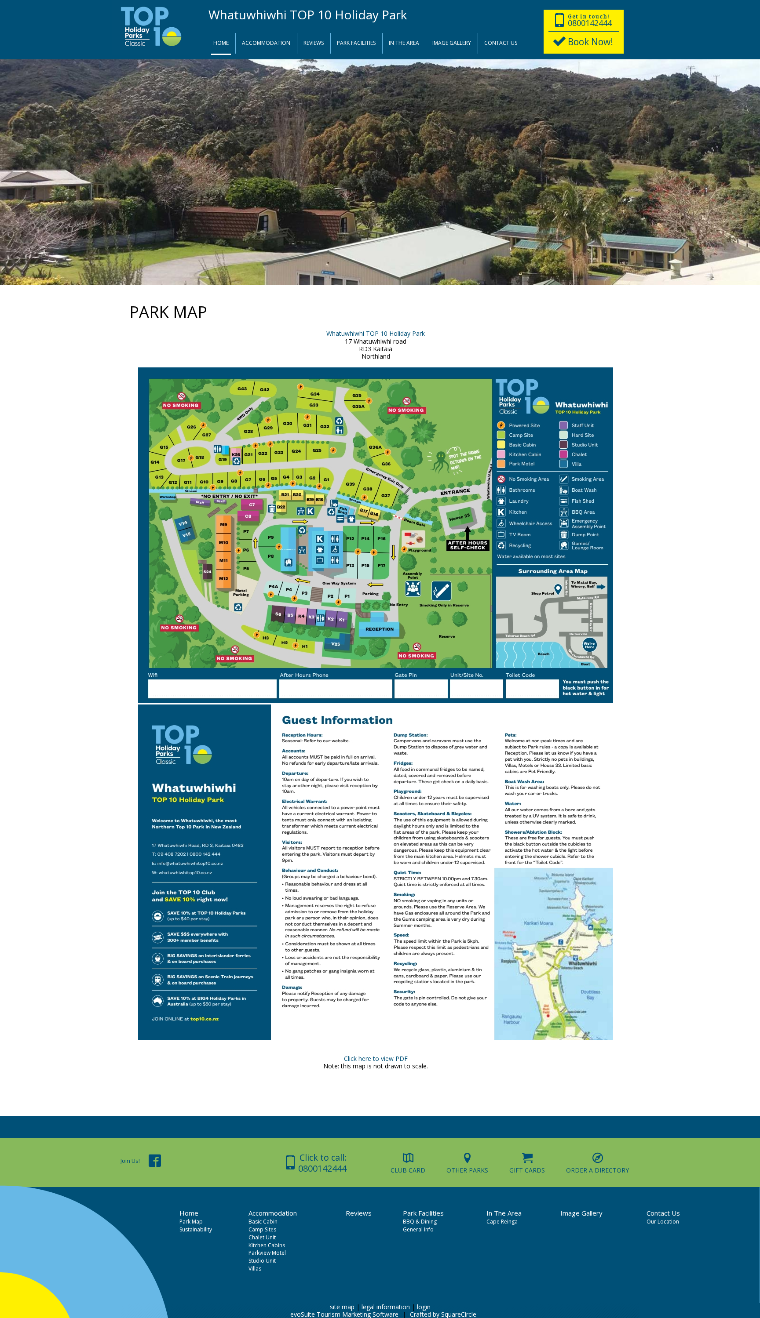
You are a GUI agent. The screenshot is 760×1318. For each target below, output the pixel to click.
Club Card (408, 1170)
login (424, 1307)
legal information (386, 1307)
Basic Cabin (262, 1221)
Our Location (662, 1221)
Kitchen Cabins (266, 1245)
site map (342, 1307)
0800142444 (590, 23)
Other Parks (467, 1170)
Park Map (190, 1221)
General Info (418, 1229)
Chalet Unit (261, 1237)
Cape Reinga (501, 1221)
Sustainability (195, 1229)
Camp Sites (261, 1229)
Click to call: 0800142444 (322, 1162)
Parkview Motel (266, 1252)
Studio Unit (261, 1260)
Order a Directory (597, 1170)
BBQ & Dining (419, 1221)
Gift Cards (527, 1170)
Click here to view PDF (376, 1058)
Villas (254, 1268)
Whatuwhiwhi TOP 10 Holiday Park (375, 333)
